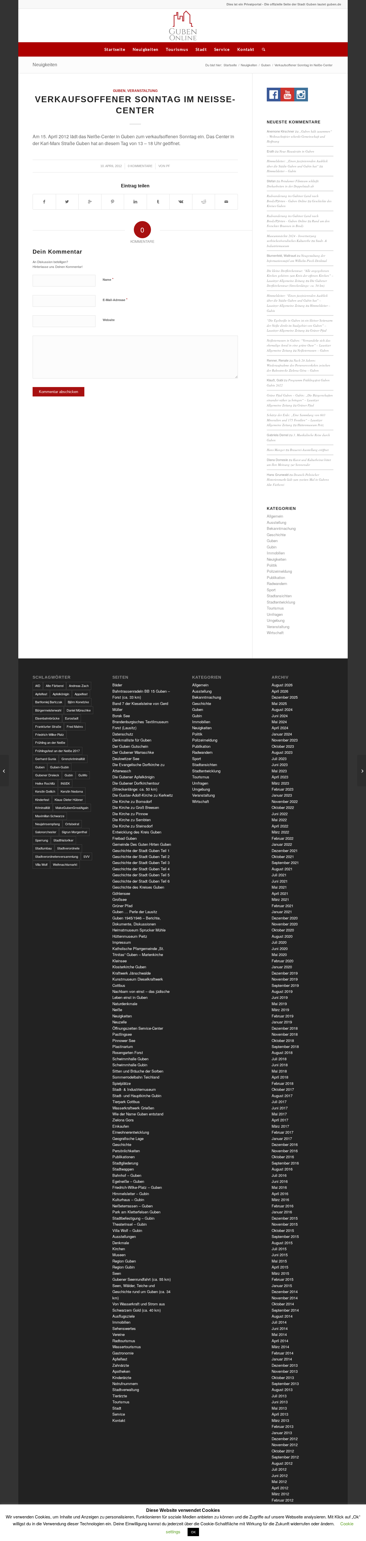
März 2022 (280, 832)
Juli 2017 (279, 1101)
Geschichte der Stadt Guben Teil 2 (141, 856)
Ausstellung (276, 522)
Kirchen (118, 1248)
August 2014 (282, 1316)
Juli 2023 (279, 758)
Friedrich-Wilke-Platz (49, 734)
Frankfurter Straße (48, 726)
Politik (272, 565)
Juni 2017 (280, 1108)
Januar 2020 (282, 966)
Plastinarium (122, 1046)
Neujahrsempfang (47, 823)
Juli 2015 (279, 1248)
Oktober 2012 (283, 1451)
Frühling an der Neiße (50, 742)
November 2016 (285, 1150)
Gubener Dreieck (47, 775)
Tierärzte (119, 1395)
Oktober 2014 (283, 1303)
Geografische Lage (128, 1138)
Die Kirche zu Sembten (131, 819)
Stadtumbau (43, 848)
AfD (37, 685)
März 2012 (280, 1493)
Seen (116, 1273)
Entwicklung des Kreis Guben (136, 832)
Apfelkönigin (61, 694)
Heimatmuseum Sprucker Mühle (139, 930)
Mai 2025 (279, 703)
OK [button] (193, 1532)
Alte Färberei (54, 685)
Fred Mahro (75, 726)
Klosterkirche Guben (129, 966)
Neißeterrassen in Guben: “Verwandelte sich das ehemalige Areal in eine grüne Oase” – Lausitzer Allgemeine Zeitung (299, 345)
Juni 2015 (280, 1254)
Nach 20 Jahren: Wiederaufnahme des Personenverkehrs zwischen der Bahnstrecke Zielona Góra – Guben (298, 365)
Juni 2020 (280, 948)
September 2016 (285, 1163)
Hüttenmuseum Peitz (310, 425)
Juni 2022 (280, 813)
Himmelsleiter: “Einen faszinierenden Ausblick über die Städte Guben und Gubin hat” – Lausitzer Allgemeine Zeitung (297, 300)
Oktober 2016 (283, 1156)
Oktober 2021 (283, 856)
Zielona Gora (123, 1120)
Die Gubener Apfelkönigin (133, 776)
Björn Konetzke (78, 702)
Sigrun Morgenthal (74, 831)
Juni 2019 (280, 997)
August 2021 (282, 868)
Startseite (114, 49)
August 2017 (282, 1095)
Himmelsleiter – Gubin (281, 171)
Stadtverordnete (68, 848)
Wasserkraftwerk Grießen (133, 1108)
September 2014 (285, 1310)
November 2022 (285, 801)
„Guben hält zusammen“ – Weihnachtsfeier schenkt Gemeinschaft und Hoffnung (299, 136)
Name (108, 279)
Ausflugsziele (123, 1316)
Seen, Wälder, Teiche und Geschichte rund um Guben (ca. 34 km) (141, 1291)
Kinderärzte (121, 1377)
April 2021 (280, 893)
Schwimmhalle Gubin (129, 1064)
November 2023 (285, 740)
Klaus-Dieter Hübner (69, 799)
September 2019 (285, 985)
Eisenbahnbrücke (47, 718)
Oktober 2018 (283, 1040)
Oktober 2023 (283, 746)
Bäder (117, 685)
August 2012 (282, 1463)
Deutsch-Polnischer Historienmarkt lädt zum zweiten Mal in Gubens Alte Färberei (298, 479)
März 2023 (280, 783)
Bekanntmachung (281, 528)
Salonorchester (45, 831)
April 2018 (280, 1077)
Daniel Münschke (79, 710)
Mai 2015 (279, 1261)
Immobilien (276, 553)
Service (222, 49)
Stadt (201, 49)
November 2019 (285, 979)
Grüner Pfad (318, 330)
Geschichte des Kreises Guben (138, 887)
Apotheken (121, 1371)
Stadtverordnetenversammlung (56, 856)
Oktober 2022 (283, 807)
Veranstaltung (142, 91)
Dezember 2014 (285, 1291)
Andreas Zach (79, 685)
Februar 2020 (282, 960)
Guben (265, 65)
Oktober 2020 (283, 930)
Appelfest (81, 694)
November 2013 (285, 1371)
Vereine (118, 1334)
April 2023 (280, 776)
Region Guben (124, 1261)
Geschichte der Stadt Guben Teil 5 (141, 874)
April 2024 (280, 727)
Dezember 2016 (285, 1144)
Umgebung (276, 620)
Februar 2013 (282, 1426)
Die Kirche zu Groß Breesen (135, 807)
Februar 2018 (282, 1083)
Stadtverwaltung (125, 1389)
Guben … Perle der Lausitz (134, 911)
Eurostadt (71, 718)
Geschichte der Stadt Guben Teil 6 (141, 881)
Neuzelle (119, 1022)
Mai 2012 (279, 1481)
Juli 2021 (279, 874)
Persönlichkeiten (126, 1150)
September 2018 (285, 1046)
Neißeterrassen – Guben (313, 350)
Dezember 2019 (285, 973)
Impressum (121, 942)
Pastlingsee (122, 1034)
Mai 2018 (279, 1071)
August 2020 (282, 936)
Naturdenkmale (124, 1003)
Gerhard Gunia (45, 758)
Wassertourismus (126, 1346)
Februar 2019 (282, 1016)
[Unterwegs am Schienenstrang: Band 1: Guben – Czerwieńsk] (361, 770)
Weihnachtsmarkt (65, 864)
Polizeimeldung (279, 571)
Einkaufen (120, 1126)
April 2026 (280, 691)
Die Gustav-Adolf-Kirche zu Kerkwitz (142, 795)
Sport (271, 589)
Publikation (276, 577)
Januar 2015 (282, 1285)
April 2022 (280, 826)
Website (109, 320)
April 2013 (280, 1414)
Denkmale (120, 1242)
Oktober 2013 (283, 1377)
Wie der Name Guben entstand (137, 1114)
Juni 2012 (280, 1475)
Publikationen (123, 1156)
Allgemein (275, 516)
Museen (119, 1254)
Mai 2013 (279, 1408)
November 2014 (285, 1297)
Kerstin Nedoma (72, 791)
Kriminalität (42, 807)
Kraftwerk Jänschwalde (131, 973)
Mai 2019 (279, 1003)
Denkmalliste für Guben (131, 740)
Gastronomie (123, 1353)
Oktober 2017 (283, 1089)
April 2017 (280, 1120)
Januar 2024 (282, 734)
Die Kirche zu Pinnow (130, 813)
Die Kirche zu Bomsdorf (132, 801)
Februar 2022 (282, 838)
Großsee (119, 899)
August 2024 (282, 709)
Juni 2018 (280, 1064)
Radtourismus (123, 1340)
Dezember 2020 (285, 918)
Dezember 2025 (285, 697)
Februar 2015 (282, 1279)
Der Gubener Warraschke (133, 752)
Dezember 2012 (285, 1438)
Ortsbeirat (72, 823)
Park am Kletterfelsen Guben (136, 1212)
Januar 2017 (282, 1138)
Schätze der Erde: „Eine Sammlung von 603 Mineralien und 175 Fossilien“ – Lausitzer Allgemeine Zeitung (296, 420)
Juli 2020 (279, 942)
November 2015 (285, 1224)
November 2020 (285, 924)
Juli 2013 (279, 1395)
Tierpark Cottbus (126, 1101)
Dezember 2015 (285, 1218)
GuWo (82, 775)
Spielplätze (121, 1083)
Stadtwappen (123, 1169)
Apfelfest (41, 694)
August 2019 (282, 991)
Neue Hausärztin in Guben (296, 151)
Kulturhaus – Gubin (128, 1199)
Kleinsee (119, 960)
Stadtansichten (279, 595)
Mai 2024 (279, 721)
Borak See (121, 715)
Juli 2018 (279, 1058)
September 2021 (285, 862)
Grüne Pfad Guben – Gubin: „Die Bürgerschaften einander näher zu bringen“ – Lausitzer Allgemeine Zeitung (300, 400)
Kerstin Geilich (45, 791)
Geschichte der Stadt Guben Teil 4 (141, 868)
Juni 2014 (280, 1328)
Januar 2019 (282, 1022)
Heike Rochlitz (45, 783)
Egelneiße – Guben (128, 1181)
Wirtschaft (275, 632)
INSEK (65, 783)
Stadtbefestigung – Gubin (133, 1218)
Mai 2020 (279, 954)
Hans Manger (276, 450)
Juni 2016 (280, 1181)
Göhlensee (121, 893)
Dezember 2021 (285, 850)
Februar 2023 (282, 789)
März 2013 (280, 1420)
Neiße (117, 1009)
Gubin (272, 547)
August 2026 (282, 685)
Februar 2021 (282, 905)
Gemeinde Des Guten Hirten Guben (141, 844)
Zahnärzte (120, 1365)
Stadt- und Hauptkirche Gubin (136, 1095)
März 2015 (280, 1273)
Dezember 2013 (285, 1365)
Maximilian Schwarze (49, 815)
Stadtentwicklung (281, 602)
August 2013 (282, 1389)
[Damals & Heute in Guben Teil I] (4, 770)
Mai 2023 (279, 770)
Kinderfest (42, 799)
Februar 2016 (282, 1206)
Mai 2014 (279, 1334)
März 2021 (280, 899)
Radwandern (277, 583)
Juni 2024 (280, 715)
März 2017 (280, 1126)
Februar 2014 (282, 1353)
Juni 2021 (280, 881)
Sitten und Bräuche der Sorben (137, 1071)
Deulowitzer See (125, 758)
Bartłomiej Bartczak (48, 702)
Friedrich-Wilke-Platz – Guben (137, 1187)
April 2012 (280, 1487)
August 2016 (282, 1169)
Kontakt (245, 49)
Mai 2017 (279, 1114)
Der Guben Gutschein (130, 746)
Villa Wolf (41, 864)
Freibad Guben (124, 838)
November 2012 (285, 1444)
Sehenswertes (124, 1328)
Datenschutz (122, 734)
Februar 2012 (282, 1500)
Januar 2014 (282, 1359)
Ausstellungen (124, 1236)
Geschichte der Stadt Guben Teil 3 (141, 862)
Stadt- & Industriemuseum (134, 1089)
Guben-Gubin (59, 767)
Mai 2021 (279, 887)
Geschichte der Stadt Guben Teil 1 (141, 850)
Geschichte (276, 534)
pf (168, 166)
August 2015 (282, 1242)
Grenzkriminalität (73, 758)
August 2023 (282, 752)
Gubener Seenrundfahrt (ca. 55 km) (141, 1279)
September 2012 (285, 1457)
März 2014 (280, 1346)
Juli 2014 (279, 1322)
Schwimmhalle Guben (130, 1058)
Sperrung (41, 840)
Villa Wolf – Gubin (127, 1230)
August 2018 (282, 1052)
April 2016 (280, 1193)
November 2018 (285, 1034)
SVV (86, 856)
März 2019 (280, 1009)
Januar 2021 (282, 911)
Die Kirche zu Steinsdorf (132, 826)
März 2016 (280, 1199)
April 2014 (280, 1340)
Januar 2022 (282, 844)
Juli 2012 (279, 1469)
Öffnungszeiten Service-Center (137, 1028)
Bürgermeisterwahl (48, 710)
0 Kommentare (140, 166)
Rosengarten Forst (127, 1052)
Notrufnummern (125, 1383)
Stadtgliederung (125, 1163)
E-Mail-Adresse (115, 299)
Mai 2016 (279, 1187)
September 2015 (285, 1236)
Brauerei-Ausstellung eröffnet (309, 450)
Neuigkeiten (145, 49)
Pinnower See (123, 1040)
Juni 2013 (280, 1401)
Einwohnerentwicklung (130, 1132)
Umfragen (275, 614)
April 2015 (280, 1267)
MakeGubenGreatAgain (71, 807)
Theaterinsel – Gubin (129, 1224)
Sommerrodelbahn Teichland (135, 1077)
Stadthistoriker (63, 840)
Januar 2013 (282, 1432)
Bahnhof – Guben (126, 1175)
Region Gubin (123, 1267)
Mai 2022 (279, 819)
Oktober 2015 (283, 1230)
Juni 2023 (280, 764)
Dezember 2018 (285, 1028)
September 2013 (285, 1383)
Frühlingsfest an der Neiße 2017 (57, 750)
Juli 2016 (279, 1175)
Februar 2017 (282, 1132)
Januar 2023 (282, 795)
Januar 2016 (282, 1212)
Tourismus (177, 49)
